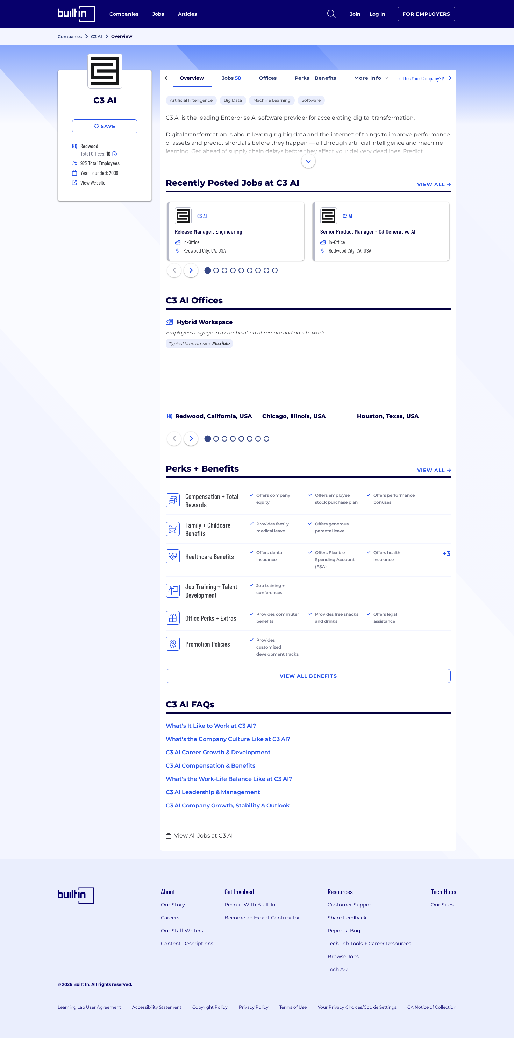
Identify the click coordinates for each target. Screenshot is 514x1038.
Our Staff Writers (182, 930)
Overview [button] (192, 78)
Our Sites (442, 905)
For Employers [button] (426, 14)
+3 (446, 553)
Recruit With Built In (249, 905)
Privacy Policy (254, 1007)
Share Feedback (347, 918)
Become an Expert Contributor (262, 918)
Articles (187, 14)
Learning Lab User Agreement (89, 1007)
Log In (377, 14)
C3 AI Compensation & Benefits (210, 765)
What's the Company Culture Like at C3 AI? (228, 739)
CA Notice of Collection (431, 1007)
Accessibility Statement (156, 1007)
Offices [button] (268, 78)
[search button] (331, 14)
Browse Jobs (343, 956)
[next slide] (191, 270)
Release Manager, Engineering (208, 231)
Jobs (158, 14)
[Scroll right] (450, 78)
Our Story (173, 905)
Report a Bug (344, 930)
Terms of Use (293, 1007)
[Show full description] (308, 161)
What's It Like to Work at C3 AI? (211, 725)
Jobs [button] (231, 78)
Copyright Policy (210, 1007)
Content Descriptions (187, 943)
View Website (93, 182)
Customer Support (350, 905)
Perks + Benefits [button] (315, 78)
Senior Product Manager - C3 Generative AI (367, 231)
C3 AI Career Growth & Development (218, 752)
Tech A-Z (338, 969)
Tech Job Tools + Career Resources (369, 943)
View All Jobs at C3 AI (203, 835)
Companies (123, 14)
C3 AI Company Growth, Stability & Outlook (228, 805)
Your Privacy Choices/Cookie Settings (357, 1007)
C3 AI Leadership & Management (213, 792)
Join (355, 14)
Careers (170, 918)
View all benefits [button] (308, 676)
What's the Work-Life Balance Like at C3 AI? (229, 779)
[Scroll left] (166, 78)
